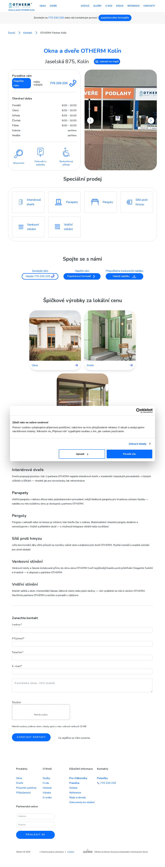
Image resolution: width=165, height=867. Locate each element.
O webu (47, 797)
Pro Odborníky (78, 778)
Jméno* (17, 624)
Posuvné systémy (26, 788)
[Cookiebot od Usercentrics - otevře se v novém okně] (138, 410)
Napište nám (18, 83)
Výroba (47, 792)
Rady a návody (77, 797)
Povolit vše (129, 454)
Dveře (53, 6)
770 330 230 (56, 17)
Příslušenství (23, 792)
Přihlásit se (35, 834)
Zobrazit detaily (137, 443)
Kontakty (149, 6)
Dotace (85, 6)
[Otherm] (20, 5)
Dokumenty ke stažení (81, 802)
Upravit (80, 454)
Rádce (120, 6)
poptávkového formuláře (115, 17)
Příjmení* (18, 638)
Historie (47, 788)
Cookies (70, 852)
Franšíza (74, 783)
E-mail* (17, 666)
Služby (97, 6)
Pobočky (102, 778)
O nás (108, 6)
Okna (43, 6)
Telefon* (18, 652)
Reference (133, 6)
